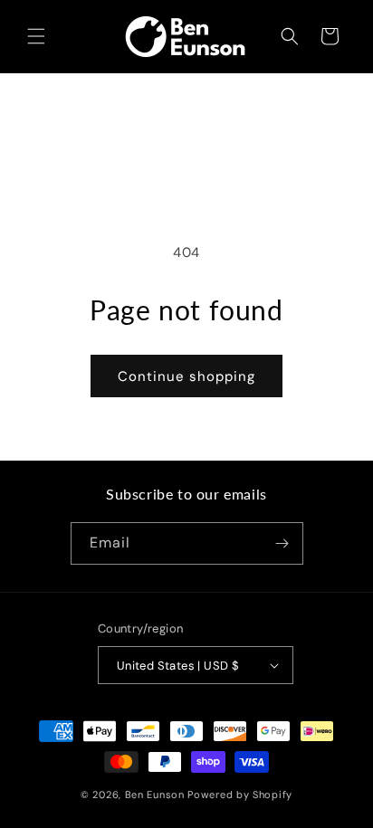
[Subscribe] (282, 543)
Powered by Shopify (239, 794)
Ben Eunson (155, 794)
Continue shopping (186, 376)
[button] (36, 36)
